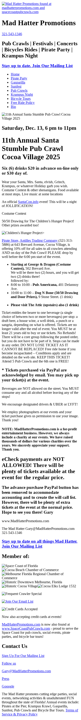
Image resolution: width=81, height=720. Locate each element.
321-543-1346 (12, 34)
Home (15, 74)
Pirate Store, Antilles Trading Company (30, 240)
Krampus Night (22, 94)
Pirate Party (19, 78)
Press (5, 679)
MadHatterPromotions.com (21, 624)
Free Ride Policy (23, 103)
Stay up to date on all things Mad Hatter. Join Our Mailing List (39, 544)
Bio (13, 107)
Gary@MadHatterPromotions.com (26, 671)
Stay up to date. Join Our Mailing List (37, 65)
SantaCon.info (28, 202)
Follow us (9, 663)
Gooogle (8, 686)
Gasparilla (18, 82)
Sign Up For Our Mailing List (23, 656)
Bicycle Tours (21, 98)
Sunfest (16, 86)
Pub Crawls (19, 90)
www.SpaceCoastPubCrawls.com (26, 628)
